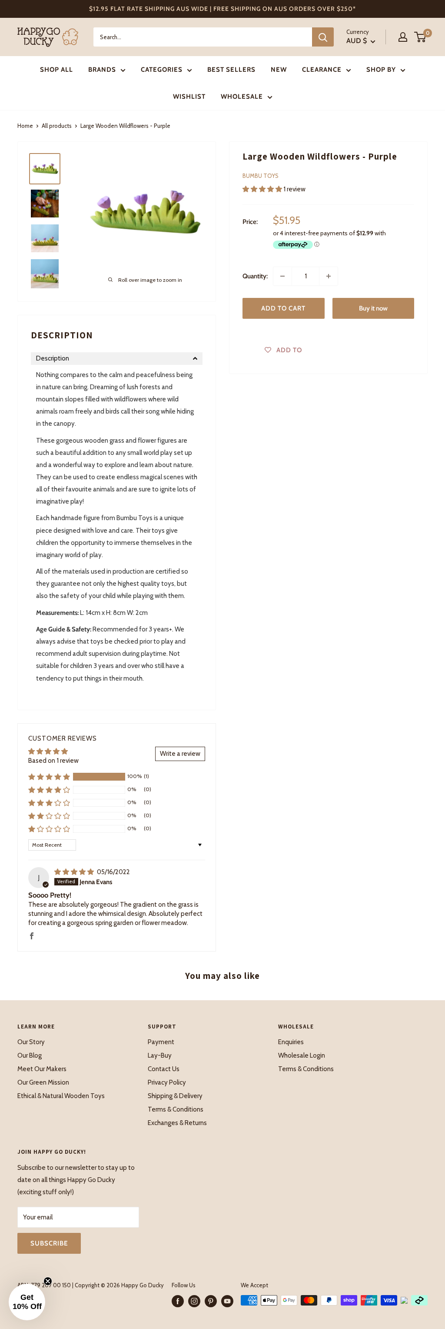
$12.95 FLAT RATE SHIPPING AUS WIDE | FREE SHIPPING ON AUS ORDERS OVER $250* (222, 9)
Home (25, 125)
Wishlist (189, 96)
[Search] (323, 37)
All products (57, 125)
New (279, 69)
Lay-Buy (160, 1055)
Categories (162, 69)
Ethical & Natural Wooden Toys (61, 1096)
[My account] (403, 37)
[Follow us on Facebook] (178, 1301)
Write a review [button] (180, 754)
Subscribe (49, 1243)
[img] (74, 872)
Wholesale (242, 96)
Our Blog (29, 1055)
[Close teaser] (47, 1281)
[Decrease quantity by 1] (282, 276)
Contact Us (163, 1069)
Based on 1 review (53, 761)
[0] (420, 37)
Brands (102, 69)
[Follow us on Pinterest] (211, 1301)
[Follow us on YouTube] (227, 1301)
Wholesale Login (301, 1055)
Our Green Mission (43, 1082)
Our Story (31, 1042)
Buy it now (373, 308)
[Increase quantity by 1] (328, 276)
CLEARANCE (322, 69)
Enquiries (291, 1042)
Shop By (381, 69)
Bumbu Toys (260, 175)
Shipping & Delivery (175, 1096)
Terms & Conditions (175, 1109)
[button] (262, 189)
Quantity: (255, 276)
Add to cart (283, 308)
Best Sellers (231, 69)
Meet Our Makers (41, 1069)
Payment (161, 1042)
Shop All (56, 69)
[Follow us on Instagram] (194, 1301)
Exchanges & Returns (177, 1123)
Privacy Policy (167, 1082)
